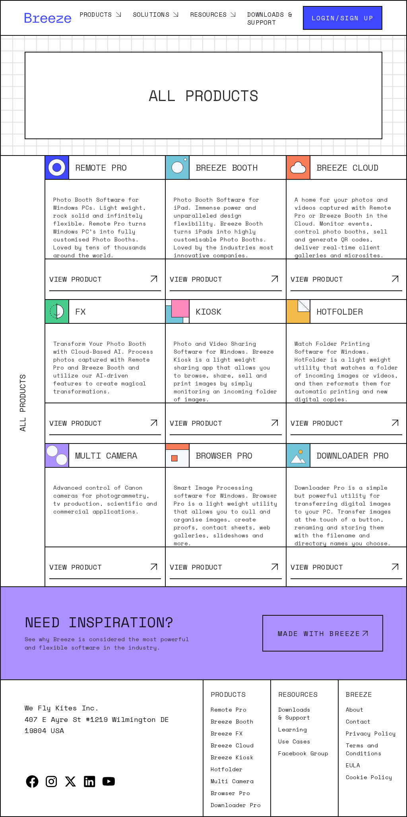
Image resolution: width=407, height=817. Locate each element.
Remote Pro (228, 710)
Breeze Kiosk (232, 757)
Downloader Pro (236, 805)
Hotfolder (227, 769)
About (355, 710)
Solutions (151, 14)
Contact (358, 722)
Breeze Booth (232, 722)
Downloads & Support (269, 18)
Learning (292, 729)
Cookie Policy (369, 777)
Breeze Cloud (232, 745)
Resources (208, 14)
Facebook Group (303, 753)
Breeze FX (227, 733)
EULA (353, 765)
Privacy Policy (371, 733)
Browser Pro (230, 793)
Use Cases (294, 741)
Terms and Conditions (364, 749)
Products (95, 14)
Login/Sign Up (343, 18)
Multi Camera (232, 781)
